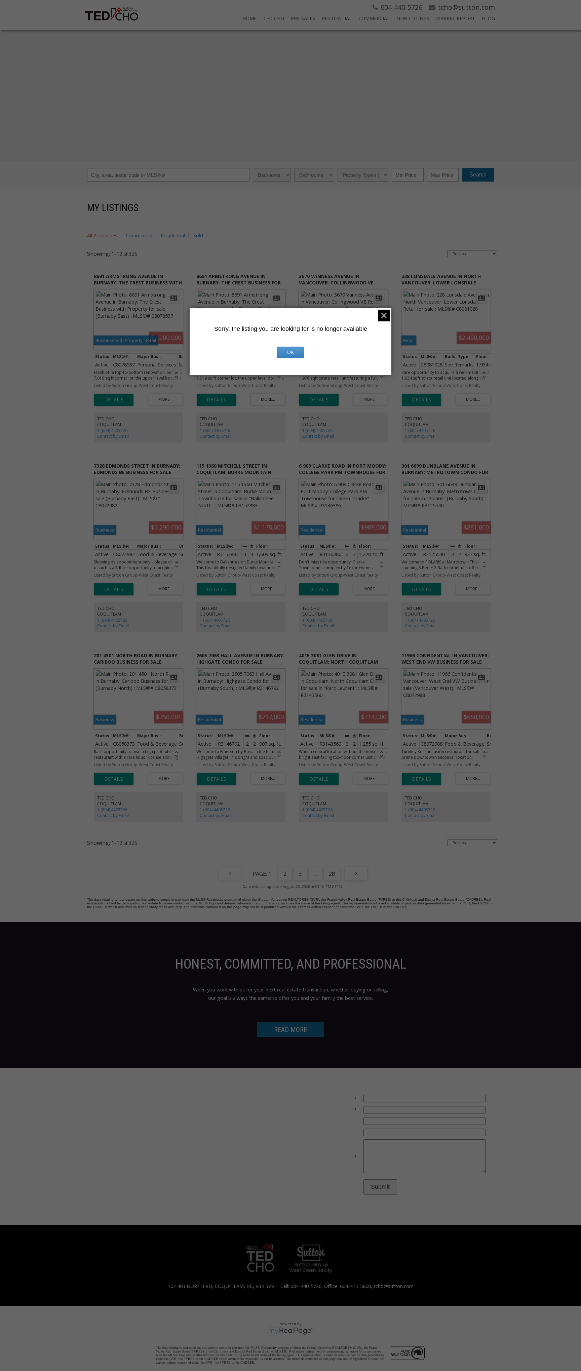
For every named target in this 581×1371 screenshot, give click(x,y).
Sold (198, 235)
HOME (249, 18)
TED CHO (273, 18)
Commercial (139, 235)
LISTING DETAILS (113, 400)
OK (290, 352)
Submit (380, 1186)
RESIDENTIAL (337, 18)
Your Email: (340, 1098)
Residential (173, 235)
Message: (343, 1156)
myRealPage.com (290, 1331)
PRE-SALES (303, 18)
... (315, 873)
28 (332, 873)
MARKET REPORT (455, 18)
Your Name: (340, 1109)
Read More (290, 1030)
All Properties (102, 235)
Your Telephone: (338, 1121)
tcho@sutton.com (394, 1286)
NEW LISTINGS (412, 18)
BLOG (488, 18)
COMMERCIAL (374, 18)
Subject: (348, 1132)
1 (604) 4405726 (112, 430)
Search (478, 175)
